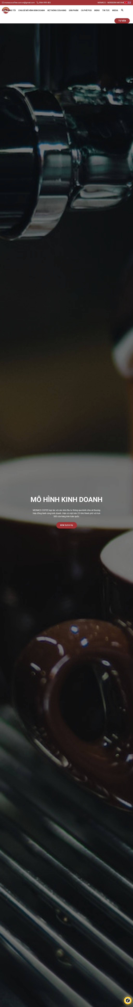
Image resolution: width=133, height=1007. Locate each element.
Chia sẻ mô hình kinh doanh (31, 10)
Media (115, 10)
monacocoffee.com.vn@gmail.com (19, 2)
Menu (97, 10)
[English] (129, 2)
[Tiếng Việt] (125, 2)
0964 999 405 (45, 2)
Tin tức (106, 10)
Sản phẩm (73, 10)
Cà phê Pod (86, 10)
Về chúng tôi (9, 10)
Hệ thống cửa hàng (56, 10)
